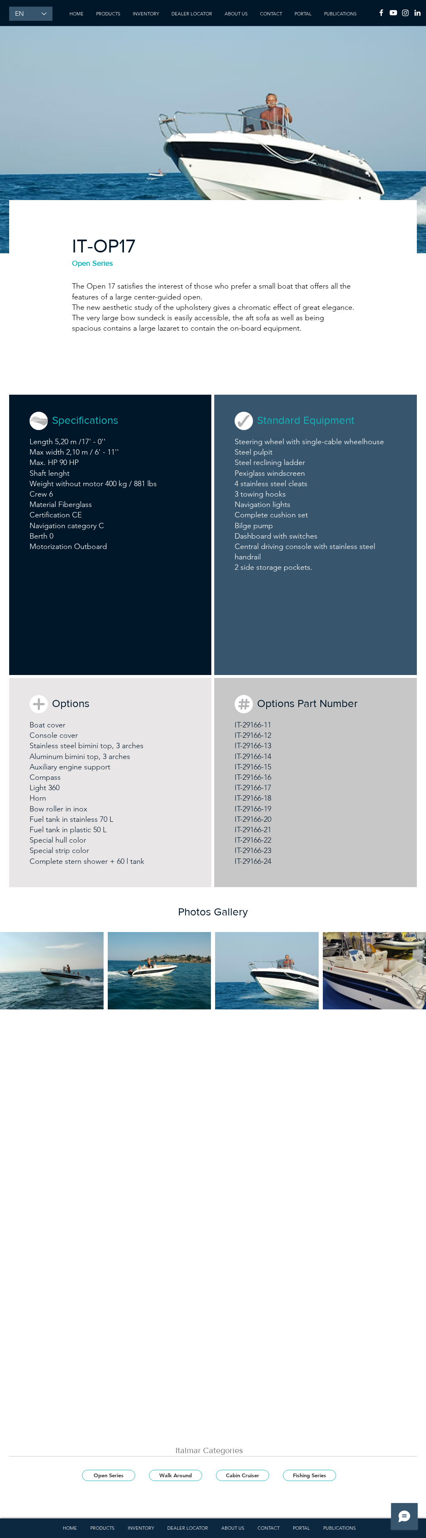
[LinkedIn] (417, 12)
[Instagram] (405, 12)
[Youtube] (393, 12)
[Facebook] (381, 12)
